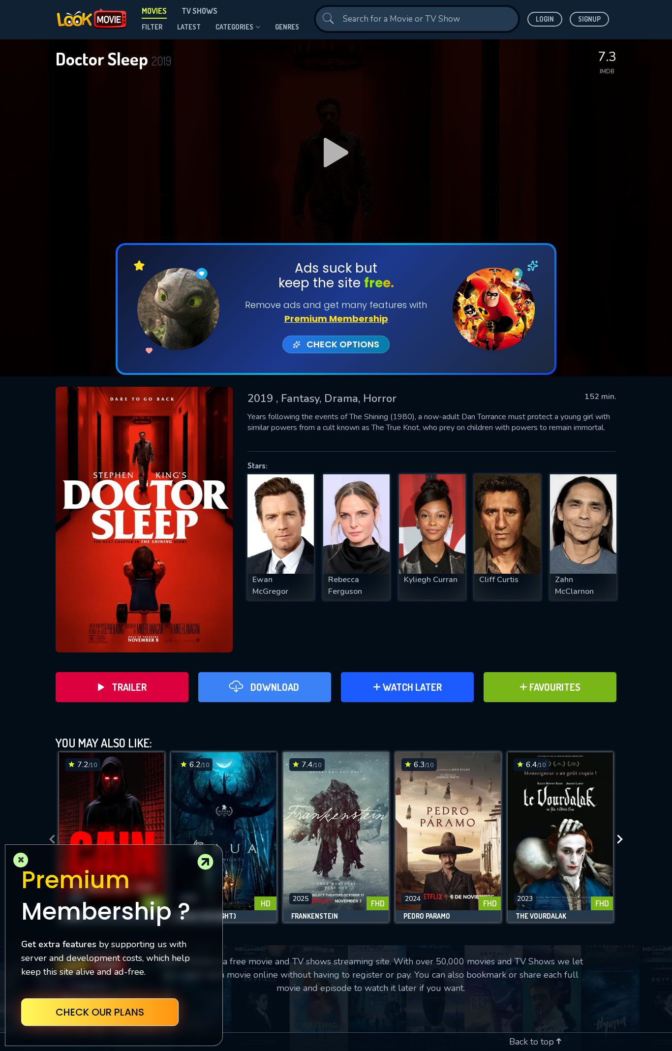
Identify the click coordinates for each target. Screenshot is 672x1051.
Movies (154, 11)
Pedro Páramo (426, 916)
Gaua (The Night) (207, 916)
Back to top (532, 1042)
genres (287, 27)
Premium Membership (336, 318)
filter (152, 27)
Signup (589, 19)
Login (545, 19)
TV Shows (199, 11)
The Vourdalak (541, 916)
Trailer (129, 686)
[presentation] (49, 839)
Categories (234, 27)
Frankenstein (314, 916)
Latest (189, 27)
